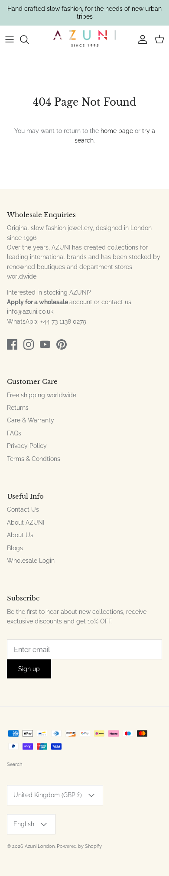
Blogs (15, 548)
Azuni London (40, 846)
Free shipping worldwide (41, 395)
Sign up (29, 668)
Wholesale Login (31, 560)
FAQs (14, 433)
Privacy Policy (27, 445)
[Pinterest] (61, 344)
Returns (18, 407)
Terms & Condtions (33, 458)
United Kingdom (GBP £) (47, 795)
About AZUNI (25, 522)
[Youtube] (45, 344)
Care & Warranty (30, 420)
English (23, 824)
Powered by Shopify (79, 846)
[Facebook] (12, 344)
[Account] (140, 39)
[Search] (28, 39)
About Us (20, 535)
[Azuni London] (84, 39)
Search (14, 764)
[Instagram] (28, 344)
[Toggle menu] (9, 39)
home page (117, 130)
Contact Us (23, 509)
